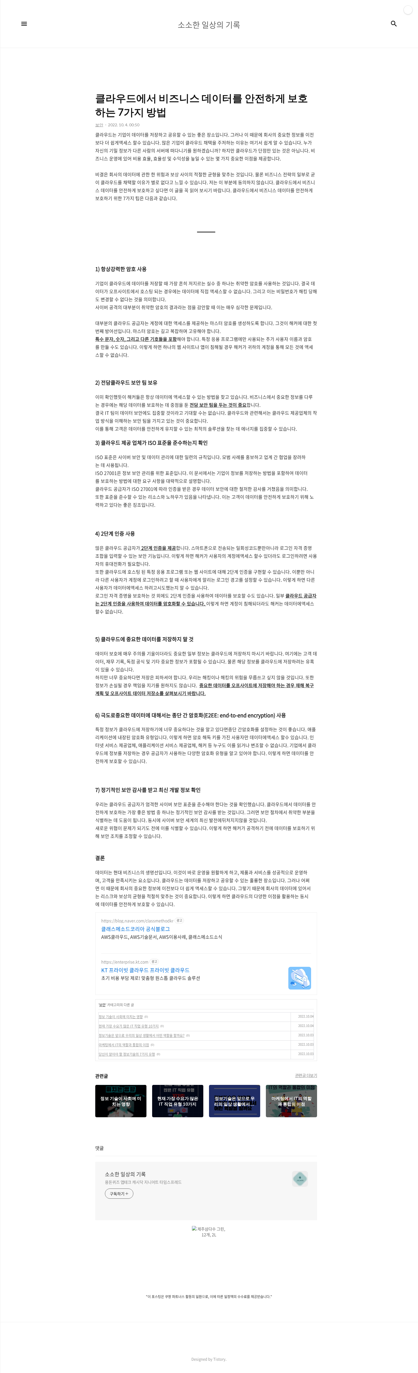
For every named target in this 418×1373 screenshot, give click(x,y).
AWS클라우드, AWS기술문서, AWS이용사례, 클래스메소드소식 (161, 936)
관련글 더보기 (306, 1075)
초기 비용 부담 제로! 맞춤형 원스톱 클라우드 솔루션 (150, 977)
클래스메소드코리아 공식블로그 (135, 929)
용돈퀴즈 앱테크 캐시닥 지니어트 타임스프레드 (143, 1182)
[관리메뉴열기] (408, 10)
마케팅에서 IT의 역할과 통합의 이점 (124, 1044)
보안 (102, 1004)
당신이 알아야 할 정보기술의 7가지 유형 (127, 1054)
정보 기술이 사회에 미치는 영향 (121, 1016)
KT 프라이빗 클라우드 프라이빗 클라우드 (145, 970)
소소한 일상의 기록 (125, 1174)
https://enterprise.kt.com (124, 961)
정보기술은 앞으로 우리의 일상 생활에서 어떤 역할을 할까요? (142, 1035)
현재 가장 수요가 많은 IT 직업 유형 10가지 (129, 1026)
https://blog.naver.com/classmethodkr (137, 920)
